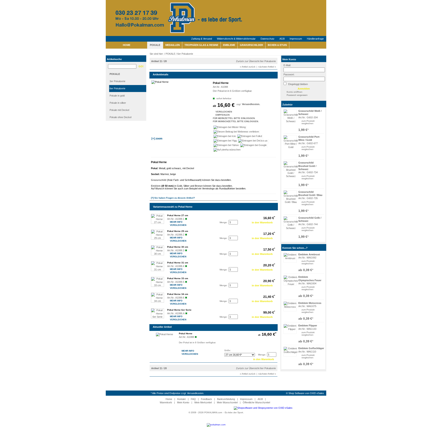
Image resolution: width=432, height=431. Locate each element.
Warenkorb (166, 402)
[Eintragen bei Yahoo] (226, 146)
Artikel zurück (247, 66)
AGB (282, 38)
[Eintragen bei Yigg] (225, 141)
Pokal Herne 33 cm (177, 278)
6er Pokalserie (117, 88)
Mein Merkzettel (203, 402)
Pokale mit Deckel (119, 110)
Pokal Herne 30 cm (177, 247)
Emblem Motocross (309, 303)
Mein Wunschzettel (227, 402)
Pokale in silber (118, 102)
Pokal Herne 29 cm (177, 231)
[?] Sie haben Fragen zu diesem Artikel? (173, 198)
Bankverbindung (226, 399)
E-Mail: (287, 65)
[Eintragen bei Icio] (225, 137)
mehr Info (170, 222)
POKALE (155, 45)
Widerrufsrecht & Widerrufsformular (236, 38)
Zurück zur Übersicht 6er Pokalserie (256, 61)
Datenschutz (267, 38)
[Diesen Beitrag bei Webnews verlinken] (236, 132)
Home (169, 399)
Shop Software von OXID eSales (306, 393)
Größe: (227, 350)
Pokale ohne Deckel (120, 117)
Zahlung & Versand (201, 38)
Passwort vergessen (297, 95)
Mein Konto (289, 59)
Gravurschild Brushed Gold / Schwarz (307, 166)
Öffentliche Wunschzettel (256, 402)
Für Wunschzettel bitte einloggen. (213, 121)
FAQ (193, 399)
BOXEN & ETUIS (277, 45)
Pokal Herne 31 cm (177, 262)
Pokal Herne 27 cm (177, 215)
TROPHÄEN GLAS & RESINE (201, 45)
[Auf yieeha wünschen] (227, 150)
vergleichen (307, 123)
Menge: (223, 222)
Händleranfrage (315, 38)
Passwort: (289, 74)
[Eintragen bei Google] (254, 146)
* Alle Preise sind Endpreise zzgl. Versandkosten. (177, 393)
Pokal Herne (185, 333)
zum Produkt (308, 121)
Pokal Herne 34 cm (177, 294)
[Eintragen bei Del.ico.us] (253, 141)
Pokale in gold (117, 95)
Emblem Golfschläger (311, 348)
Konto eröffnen (294, 92)
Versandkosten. (251, 104)
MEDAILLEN (172, 45)
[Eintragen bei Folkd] (250, 137)
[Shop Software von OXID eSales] (263, 407)
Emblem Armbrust (309, 254)
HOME (126, 45)
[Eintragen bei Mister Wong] (230, 128)
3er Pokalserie (117, 81)
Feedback (206, 399)
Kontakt (181, 399)
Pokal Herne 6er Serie (179, 310)
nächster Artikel (267, 66)
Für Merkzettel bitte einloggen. (213, 118)
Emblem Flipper (307, 325)
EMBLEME (229, 45)
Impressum (296, 38)
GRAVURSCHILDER (251, 45)
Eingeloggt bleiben (298, 84)
